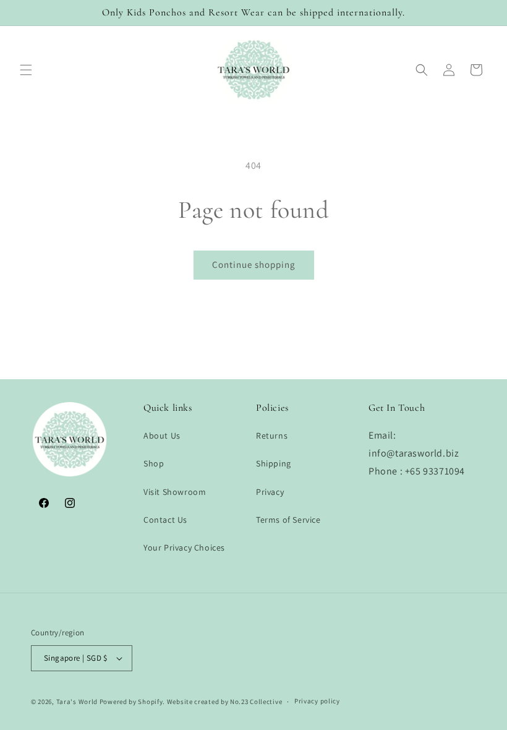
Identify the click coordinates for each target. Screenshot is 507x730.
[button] (26, 70)
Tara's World (77, 701)
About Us (162, 435)
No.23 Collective (256, 701)
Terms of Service (288, 519)
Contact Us (165, 519)
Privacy (270, 491)
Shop (153, 463)
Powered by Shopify (131, 701)
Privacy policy (317, 701)
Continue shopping (254, 264)
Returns (272, 435)
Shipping (273, 463)
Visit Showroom (174, 491)
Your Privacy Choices (184, 547)
